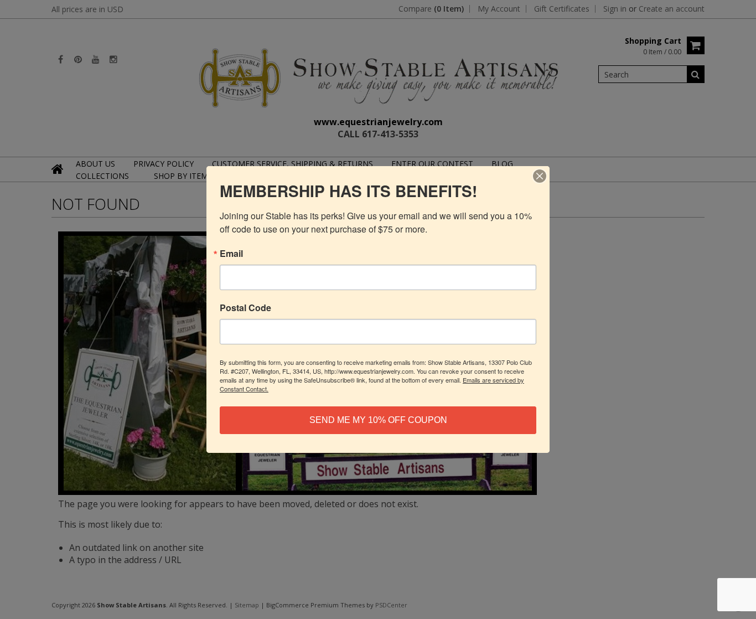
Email (231, 253)
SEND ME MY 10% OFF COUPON (378, 420)
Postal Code (245, 307)
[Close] (539, 176)
